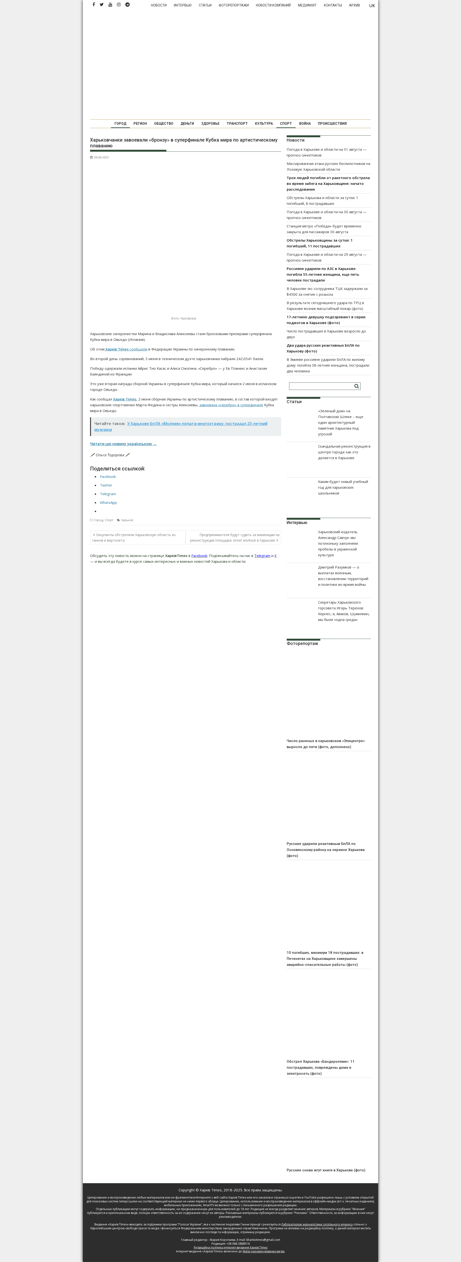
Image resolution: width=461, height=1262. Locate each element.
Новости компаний (273, 5)
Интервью (183, 5)
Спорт (286, 123)
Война (305, 123)
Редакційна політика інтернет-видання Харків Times (230, 1247)
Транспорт (237, 123)
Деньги (187, 123)
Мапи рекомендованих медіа (264, 1251)
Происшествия (332, 123)
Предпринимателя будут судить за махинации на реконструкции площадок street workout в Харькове (234, 537)
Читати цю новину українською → (123, 443)
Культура (264, 123)
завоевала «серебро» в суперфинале (231, 404)
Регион (140, 123)
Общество (163, 123)
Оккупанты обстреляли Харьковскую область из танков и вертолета (134, 537)
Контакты (333, 5)
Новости (159, 5)
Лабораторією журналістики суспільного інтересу (317, 1224)
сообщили (138, 349)
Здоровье (210, 123)
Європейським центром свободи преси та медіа (125, 1228)
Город (120, 123)
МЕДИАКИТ (307, 5)
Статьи (205, 5)
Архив (354, 5)
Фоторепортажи (234, 5)
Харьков (127, 520)
